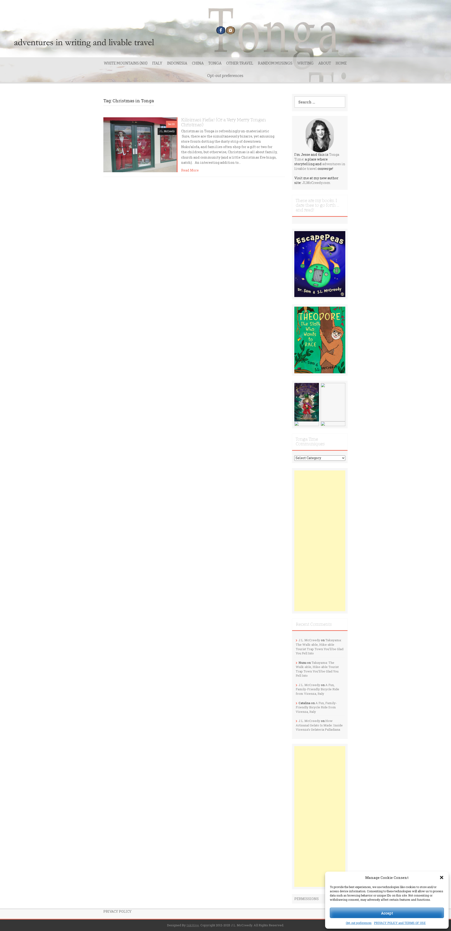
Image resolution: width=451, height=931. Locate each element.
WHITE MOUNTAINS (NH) (126, 63)
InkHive (193, 925)
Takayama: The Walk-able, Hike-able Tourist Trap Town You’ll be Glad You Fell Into (319, 646)
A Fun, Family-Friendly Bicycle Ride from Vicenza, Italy (317, 689)
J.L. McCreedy (167, 131)
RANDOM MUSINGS (275, 63)
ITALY (157, 63)
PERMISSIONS (306, 899)
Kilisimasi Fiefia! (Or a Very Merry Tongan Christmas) (223, 122)
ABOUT (324, 63)
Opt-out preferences (359, 923)
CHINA (198, 63)
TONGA (215, 63)
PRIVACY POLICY (117, 911)
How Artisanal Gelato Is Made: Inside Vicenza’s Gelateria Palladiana (319, 725)
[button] (441, 877)
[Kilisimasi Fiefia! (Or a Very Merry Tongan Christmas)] (140, 144)
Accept (387, 913)
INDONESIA (177, 63)
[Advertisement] (320, 540)
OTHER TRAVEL (239, 63)
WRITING (305, 63)
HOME (341, 63)
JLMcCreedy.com (316, 182)
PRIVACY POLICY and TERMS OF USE (400, 923)
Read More (190, 170)
